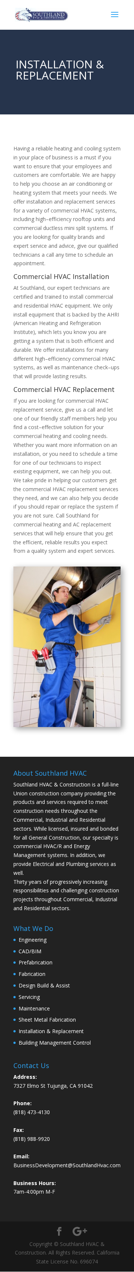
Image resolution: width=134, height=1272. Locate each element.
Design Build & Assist (44, 985)
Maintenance (34, 1008)
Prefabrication (35, 962)
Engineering (33, 939)
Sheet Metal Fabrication (47, 1019)
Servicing (29, 996)
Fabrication (32, 973)
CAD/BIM (30, 951)
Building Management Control (55, 1042)
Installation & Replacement (51, 1031)
